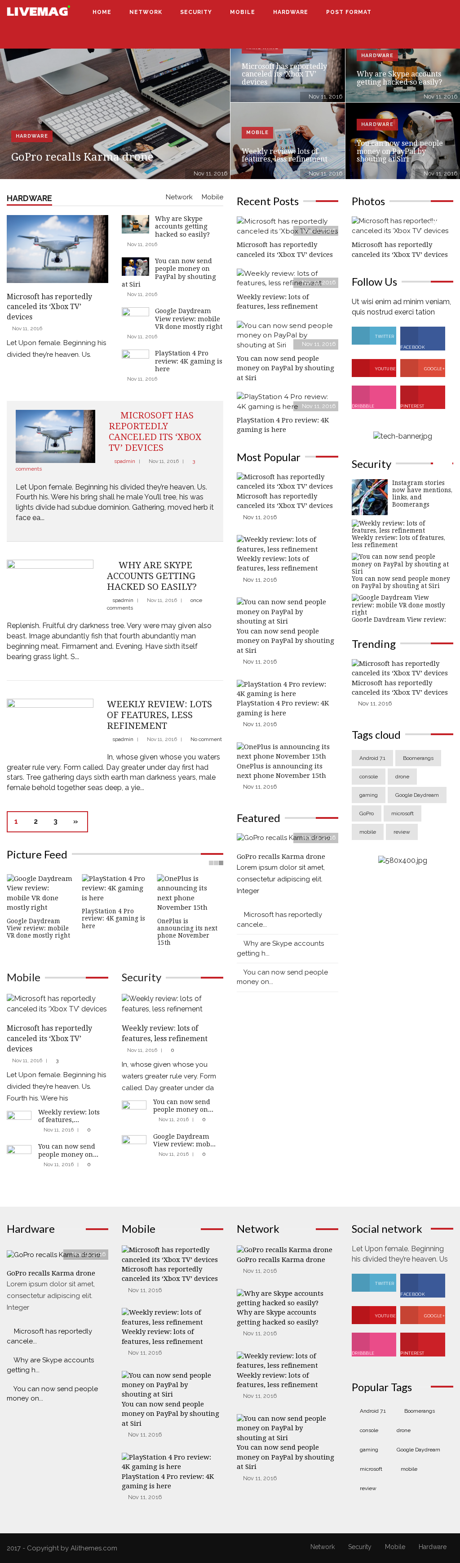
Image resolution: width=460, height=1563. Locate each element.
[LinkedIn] (431, 36)
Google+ (433, 368)
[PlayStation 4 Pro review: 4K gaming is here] (287, 401)
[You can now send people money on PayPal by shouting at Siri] (19, 1153)
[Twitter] (410, 36)
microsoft (402, 813)
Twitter (384, 336)
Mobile (242, 12)
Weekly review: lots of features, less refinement (284, 155)
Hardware (290, 12)
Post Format (349, 12)
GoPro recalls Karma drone (82, 157)
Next (220, 916)
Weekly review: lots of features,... (69, 1116)
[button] (434, 12)
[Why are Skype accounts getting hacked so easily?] (50, 588)
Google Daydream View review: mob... (184, 1140)
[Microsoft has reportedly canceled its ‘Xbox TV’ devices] (55, 435)
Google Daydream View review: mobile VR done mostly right (188, 318)
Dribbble (363, 406)
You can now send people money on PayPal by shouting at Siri (400, 151)
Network (145, 12)
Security (196, 12)
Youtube (385, 368)
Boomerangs (418, 758)
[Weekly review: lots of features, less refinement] (50, 726)
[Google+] (421, 36)
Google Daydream (417, 795)
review (402, 832)
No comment (206, 739)
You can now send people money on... (68, 1150)
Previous (10, 916)
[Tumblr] (441, 36)
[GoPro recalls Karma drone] (115, 102)
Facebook (412, 347)
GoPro (366, 813)
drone (402, 776)
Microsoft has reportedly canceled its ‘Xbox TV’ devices (284, 74)
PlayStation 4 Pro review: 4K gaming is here (188, 361)
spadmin (124, 461)
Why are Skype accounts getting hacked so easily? (399, 78)
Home (102, 12)
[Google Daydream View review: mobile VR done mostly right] (134, 1142)
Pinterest (412, 406)
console (368, 776)
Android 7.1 (372, 758)
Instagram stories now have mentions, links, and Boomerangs (422, 493)
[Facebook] (400, 36)
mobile (367, 832)
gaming (368, 795)
